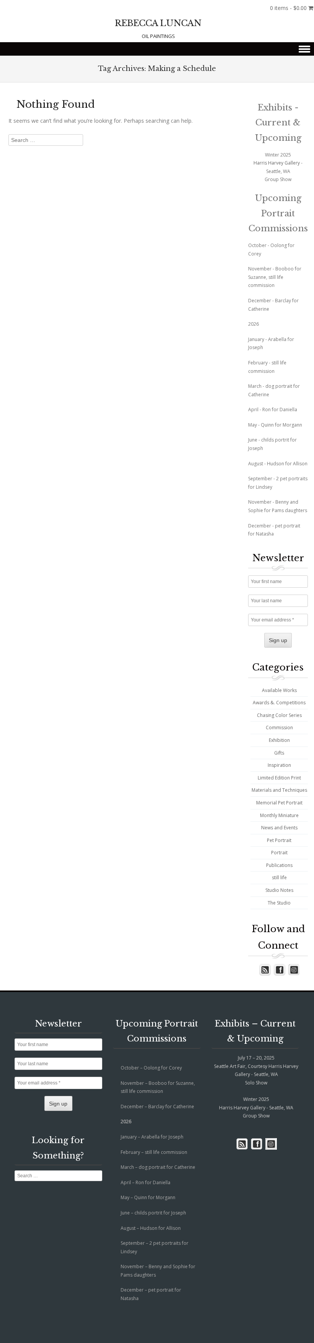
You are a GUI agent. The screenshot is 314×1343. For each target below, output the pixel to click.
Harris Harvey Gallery (276, 163)
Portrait (279, 852)
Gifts (279, 753)
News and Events (279, 827)
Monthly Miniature (279, 815)
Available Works (279, 690)
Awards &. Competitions (279, 702)
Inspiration (279, 765)
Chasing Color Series (279, 715)
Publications (279, 865)
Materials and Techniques (279, 790)
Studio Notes (279, 890)
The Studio (279, 903)
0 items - (288, 8)
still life (279, 877)
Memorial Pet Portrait (279, 802)
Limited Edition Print (279, 777)
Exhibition (279, 740)
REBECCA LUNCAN (158, 23)
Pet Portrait (279, 840)
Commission (279, 727)
